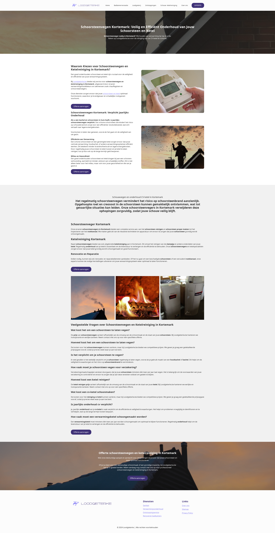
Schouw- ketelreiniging (168, 5)
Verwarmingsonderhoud (153, 509)
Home (107, 5)
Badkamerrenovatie (121, 5)
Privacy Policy (187, 513)
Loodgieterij (136, 5)
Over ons (184, 5)
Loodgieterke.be (80, 81)
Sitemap (185, 509)
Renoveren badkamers (152, 516)
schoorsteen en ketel (111, 93)
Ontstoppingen (150, 5)
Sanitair (146, 505)
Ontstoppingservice (151, 512)
